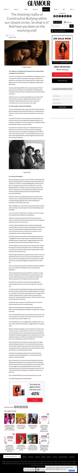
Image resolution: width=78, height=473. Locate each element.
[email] (26, 407)
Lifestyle (35, 9)
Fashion (6, 9)
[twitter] (18, 407)
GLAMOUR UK (27, 378)
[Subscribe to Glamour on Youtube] (65, 16)
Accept (71, 470)
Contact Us (55, 456)
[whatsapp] (24, 407)
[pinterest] (21, 407)
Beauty (16, 9)
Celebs (25, 9)
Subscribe (34, 400)
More (71, 9)
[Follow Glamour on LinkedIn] (54, 16)
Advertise (43, 456)
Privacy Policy (72, 456)
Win (64, 9)
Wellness (45, 9)
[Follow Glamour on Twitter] (62, 16)
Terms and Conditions (63, 456)
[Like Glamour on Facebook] (57, 16)
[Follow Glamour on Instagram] (60, 16)
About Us (49, 456)
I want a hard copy (62, 80)
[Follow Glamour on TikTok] (68, 16)
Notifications (30, 456)
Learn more (63, 469)
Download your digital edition (62, 74)
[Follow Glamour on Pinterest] (70, 16)
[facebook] (15, 407)
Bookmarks (37, 456)
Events (55, 9)
